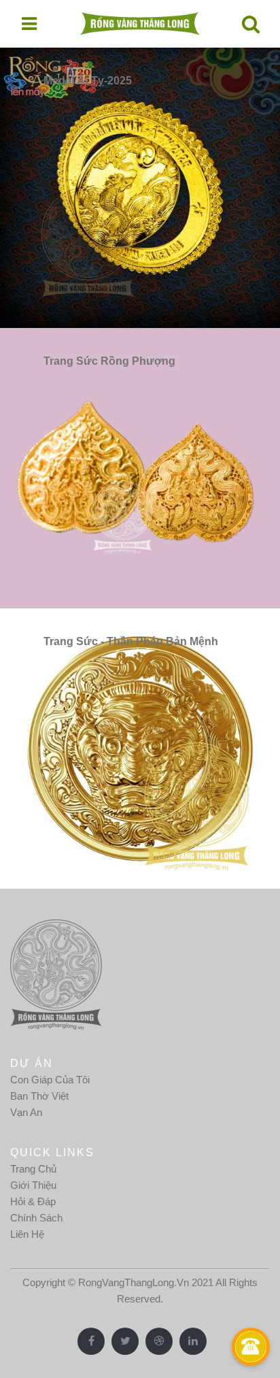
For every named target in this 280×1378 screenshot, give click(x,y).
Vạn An (26, 1112)
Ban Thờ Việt (39, 1096)
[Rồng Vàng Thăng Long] (140, 23)
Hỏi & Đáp (33, 1201)
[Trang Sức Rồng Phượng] (140, 467)
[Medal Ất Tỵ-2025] (140, 187)
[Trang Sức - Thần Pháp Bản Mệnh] (140, 747)
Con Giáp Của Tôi (50, 1079)
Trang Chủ (33, 1169)
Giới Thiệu (33, 1185)
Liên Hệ (27, 1234)
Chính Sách (36, 1218)
